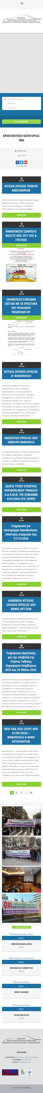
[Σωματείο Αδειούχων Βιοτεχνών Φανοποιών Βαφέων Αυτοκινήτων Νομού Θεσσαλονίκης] (21, 19)
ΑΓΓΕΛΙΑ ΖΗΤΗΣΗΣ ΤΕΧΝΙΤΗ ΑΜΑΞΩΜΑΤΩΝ (21, 188)
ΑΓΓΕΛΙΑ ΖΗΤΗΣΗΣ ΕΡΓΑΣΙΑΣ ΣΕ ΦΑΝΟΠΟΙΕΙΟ (21, 373)
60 (31, 792)
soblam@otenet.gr (25, 1062)
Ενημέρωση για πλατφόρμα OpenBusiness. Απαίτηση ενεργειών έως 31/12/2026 (21, 532)
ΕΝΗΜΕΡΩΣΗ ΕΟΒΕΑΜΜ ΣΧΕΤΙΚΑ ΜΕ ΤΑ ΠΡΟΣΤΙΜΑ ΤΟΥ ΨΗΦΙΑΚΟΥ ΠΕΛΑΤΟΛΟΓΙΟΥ (21, 305)
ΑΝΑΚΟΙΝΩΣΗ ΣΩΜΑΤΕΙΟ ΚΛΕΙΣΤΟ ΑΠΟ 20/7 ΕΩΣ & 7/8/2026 (21, 235)
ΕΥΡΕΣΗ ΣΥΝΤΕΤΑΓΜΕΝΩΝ (21, 1088)
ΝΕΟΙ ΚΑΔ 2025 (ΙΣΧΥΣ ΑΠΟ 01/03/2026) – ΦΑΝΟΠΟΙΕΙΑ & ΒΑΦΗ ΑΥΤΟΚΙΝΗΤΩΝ (21, 735)
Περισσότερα (21, 215)
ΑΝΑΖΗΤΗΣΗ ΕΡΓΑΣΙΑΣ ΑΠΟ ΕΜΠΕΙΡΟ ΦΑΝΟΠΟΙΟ (21, 440)
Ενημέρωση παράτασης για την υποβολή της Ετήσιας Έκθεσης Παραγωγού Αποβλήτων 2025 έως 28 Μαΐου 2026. (21, 661)
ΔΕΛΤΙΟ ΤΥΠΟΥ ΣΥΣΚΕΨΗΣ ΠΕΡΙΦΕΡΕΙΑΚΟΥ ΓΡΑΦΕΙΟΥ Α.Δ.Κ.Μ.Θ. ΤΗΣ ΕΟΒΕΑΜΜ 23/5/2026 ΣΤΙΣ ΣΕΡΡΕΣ (21, 492)
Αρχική (19, 155)
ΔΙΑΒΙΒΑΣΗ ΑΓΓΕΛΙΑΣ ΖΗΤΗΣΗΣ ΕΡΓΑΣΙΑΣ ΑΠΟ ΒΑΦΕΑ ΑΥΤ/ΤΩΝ (21, 604)
